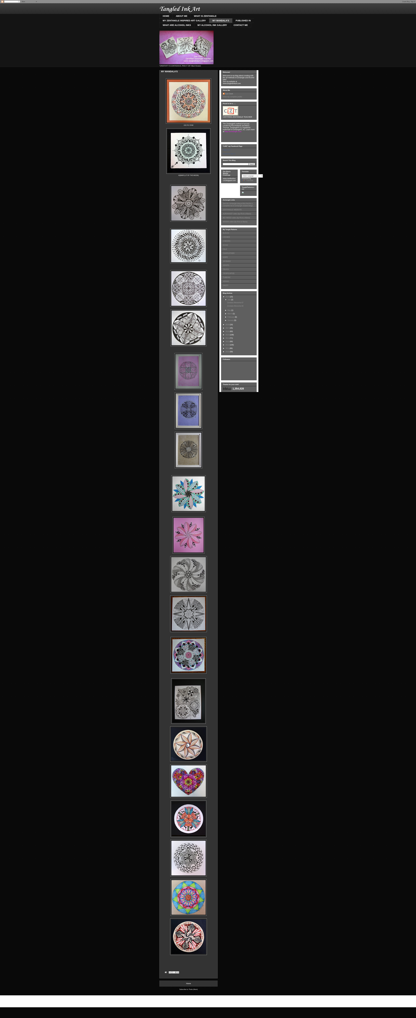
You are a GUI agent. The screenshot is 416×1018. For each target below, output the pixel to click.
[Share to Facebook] (176, 972)
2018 (227, 325)
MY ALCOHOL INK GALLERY (212, 25)
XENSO (226, 281)
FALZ (225, 249)
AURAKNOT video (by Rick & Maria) (237, 214)
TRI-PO (226, 269)
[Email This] (170, 972)
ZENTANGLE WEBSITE (232, 210)
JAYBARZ (227, 261)
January (231, 320)
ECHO (225, 245)
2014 (227, 338)
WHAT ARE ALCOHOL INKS (177, 25)
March (230, 314)
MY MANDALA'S (220, 20)
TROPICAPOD (228, 273)
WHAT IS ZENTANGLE (205, 16)
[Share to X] (174, 972)
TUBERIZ (226, 277)
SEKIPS (226, 265)
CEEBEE (226, 237)
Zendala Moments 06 (235, 306)
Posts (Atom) (193, 989)
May (229, 310)
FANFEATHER (229, 253)
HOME (166, 16)
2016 (227, 331)
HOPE (225, 257)
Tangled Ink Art (179, 9)
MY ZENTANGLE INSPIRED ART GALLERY (184, 20)
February (231, 317)
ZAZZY (225, 285)
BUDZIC (226, 233)
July (229, 300)
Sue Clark (229, 94)
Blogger (219, 1003)
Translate (249, 180)
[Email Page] (165, 972)
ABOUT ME (181, 16)
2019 (227, 297)
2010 (227, 352)
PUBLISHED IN (243, 20)
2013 (227, 341)
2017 (227, 328)
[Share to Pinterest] (178, 972)
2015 (227, 335)
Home (188, 983)
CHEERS (226, 241)
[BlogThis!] (172, 972)
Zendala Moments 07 (235, 303)
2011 (227, 348)
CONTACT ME (241, 25)
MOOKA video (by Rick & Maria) (235, 222)
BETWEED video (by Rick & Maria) (236, 218)
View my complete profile (232, 97)
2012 (227, 345)
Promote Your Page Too (229, 153)
